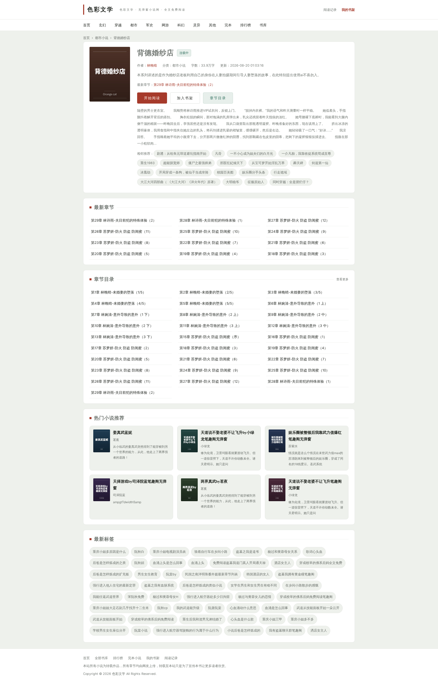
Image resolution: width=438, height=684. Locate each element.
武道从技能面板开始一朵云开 (318, 608)
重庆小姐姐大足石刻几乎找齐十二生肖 (121, 608)
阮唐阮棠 (214, 608)
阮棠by (171, 574)
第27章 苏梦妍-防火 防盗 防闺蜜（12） (299, 220)
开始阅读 (152, 98)
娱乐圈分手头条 (253, 172)
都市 (133, 25)
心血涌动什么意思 (243, 608)
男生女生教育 (147, 574)
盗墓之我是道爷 (247, 552)
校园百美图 (225, 172)
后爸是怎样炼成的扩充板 (111, 574)
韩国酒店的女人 (257, 574)
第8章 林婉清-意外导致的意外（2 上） (209, 314)
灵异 (196, 25)
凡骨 (218, 153)
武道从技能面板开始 (107, 619)
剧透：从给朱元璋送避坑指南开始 (181, 153)
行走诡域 (280, 172)
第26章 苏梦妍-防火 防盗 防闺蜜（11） (121, 231)
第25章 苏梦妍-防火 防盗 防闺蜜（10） (210, 231)
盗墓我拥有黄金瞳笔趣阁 (296, 574)
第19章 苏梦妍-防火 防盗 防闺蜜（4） (209, 254)
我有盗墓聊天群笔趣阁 (285, 630)
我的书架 (348, 10)
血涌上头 (197, 563)
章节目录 (218, 98)
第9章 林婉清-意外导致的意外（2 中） (298, 314)
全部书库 (101, 658)
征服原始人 (256, 182)
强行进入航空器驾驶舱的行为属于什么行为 (187, 630)
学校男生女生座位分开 (109, 630)
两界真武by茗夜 (214, 481)
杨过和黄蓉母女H (165, 597)
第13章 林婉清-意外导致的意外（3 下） (122, 337)
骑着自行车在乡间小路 (210, 552)
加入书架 (185, 98)
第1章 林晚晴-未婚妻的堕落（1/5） (118, 292)
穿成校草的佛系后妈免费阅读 (152, 619)
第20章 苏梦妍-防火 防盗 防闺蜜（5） (121, 254)
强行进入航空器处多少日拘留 (208, 597)
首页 (86, 25)
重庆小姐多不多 (302, 619)
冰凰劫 (145, 172)
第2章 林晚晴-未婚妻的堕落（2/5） (207, 292)
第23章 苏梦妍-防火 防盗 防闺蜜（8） (121, 243)
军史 (149, 25)
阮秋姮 (139, 563)
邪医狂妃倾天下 (231, 163)
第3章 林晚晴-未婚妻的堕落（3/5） (296, 292)
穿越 (118, 25)
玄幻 (102, 25)
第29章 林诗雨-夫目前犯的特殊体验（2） (184, 85)
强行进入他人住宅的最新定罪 (114, 585)
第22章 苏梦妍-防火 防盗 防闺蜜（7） (209, 243)
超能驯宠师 (171, 163)
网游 (165, 25)
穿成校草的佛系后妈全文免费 (320, 563)
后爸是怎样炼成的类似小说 (202, 585)
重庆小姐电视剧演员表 (169, 552)
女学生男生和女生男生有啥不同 (254, 585)
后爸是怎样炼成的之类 (109, 563)
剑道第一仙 (320, 163)
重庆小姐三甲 (272, 619)
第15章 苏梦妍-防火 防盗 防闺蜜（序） (210, 337)
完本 (228, 25)
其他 (212, 25)
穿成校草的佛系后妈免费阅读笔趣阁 (306, 597)
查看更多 (342, 279)
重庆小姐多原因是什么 (109, 552)
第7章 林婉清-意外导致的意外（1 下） (121, 314)
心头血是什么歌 (242, 619)
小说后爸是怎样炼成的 (243, 630)
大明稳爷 (232, 182)
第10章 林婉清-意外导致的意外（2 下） (122, 326)
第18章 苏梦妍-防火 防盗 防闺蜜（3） (298, 254)
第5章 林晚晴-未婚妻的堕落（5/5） (207, 303)
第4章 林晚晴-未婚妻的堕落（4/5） (119, 303)
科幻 (181, 25)
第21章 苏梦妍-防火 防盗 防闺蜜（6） (297, 243)
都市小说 (101, 38)
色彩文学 (100, 9)
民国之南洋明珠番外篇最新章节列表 (211, 574)
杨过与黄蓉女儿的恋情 (254, 597)
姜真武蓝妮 (122, 433)
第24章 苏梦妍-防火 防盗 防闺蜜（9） (298, 231)
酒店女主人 (282, 563)
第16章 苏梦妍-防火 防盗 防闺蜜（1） (297, 337)
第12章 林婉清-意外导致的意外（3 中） (299, 326)
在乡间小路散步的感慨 (301, 585)
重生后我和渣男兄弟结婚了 (202, 619)
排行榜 (245, 25)
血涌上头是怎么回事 (167, 563)
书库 (263, 25)
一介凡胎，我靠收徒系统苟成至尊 (306, 153)
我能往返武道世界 (106, 597)
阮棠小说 (141, 630)
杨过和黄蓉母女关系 (282, 552)
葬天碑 (298, 163)
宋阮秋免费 (136, 597)
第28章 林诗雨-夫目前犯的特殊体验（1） (211, 220)
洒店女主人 (319, 630)
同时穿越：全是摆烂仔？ (291, 182)
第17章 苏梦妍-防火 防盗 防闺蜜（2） (121, 348)
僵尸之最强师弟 (199, 163)
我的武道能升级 (187, 608)
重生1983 (147, 163)
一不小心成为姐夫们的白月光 (251, 153)
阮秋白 (139, 552)
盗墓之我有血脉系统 (159, 585)
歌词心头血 (314, 552)
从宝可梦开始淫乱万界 (268, 163)
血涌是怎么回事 (276, 608)
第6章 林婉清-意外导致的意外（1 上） (298, 303)
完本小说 (134, 658)
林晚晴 (152, 65)
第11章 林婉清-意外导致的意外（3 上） (210, 326)
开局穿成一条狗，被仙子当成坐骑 (183, 172)
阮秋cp (162, 608)
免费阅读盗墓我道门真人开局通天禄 (239, 563)
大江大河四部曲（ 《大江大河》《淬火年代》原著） (178, 182)
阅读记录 (330, 10)
